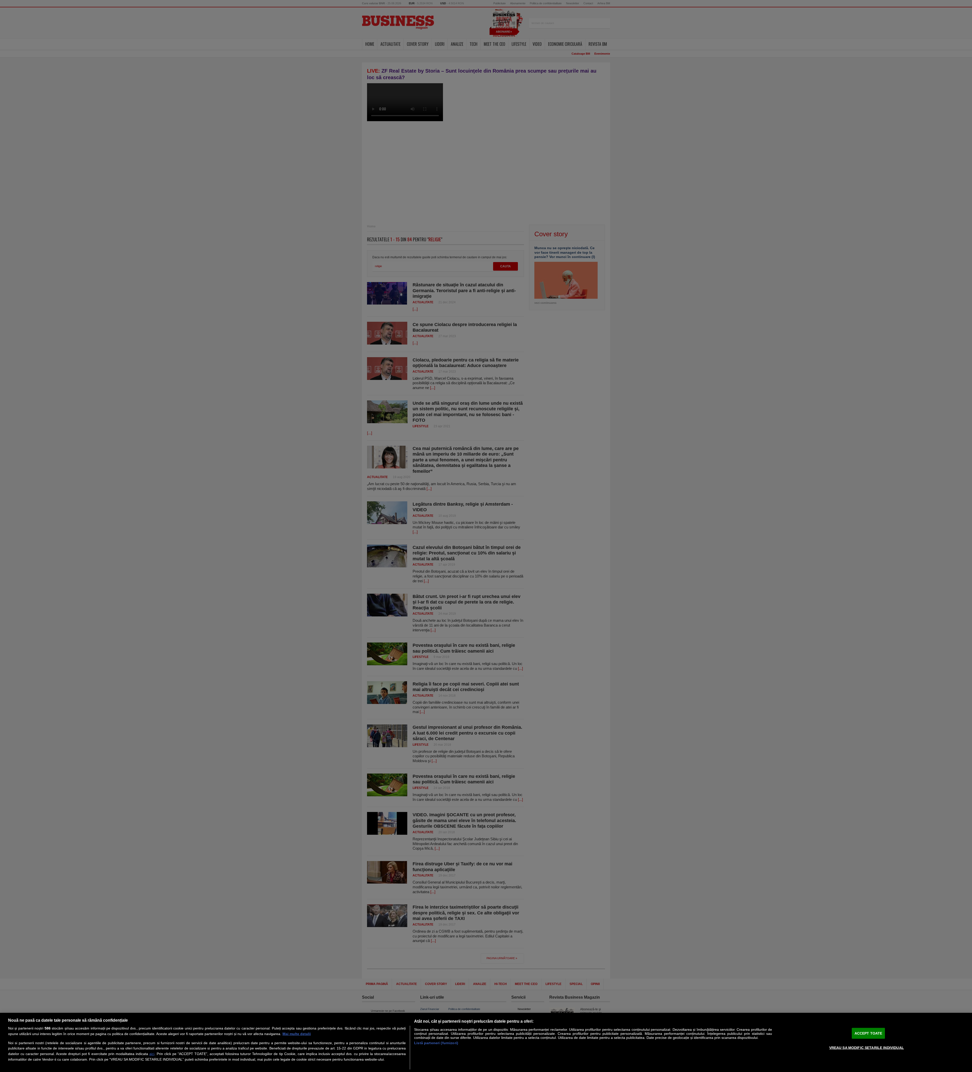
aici (151, 1054)
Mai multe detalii (296, 1034)
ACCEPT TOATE (868, 1033)
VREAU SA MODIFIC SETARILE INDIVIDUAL (866, 1047)
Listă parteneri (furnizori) (436, 1043)
